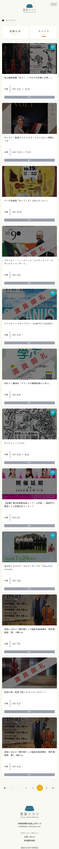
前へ (5, 787)
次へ (53, 787)
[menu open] (54, 6)
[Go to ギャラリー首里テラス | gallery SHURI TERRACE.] (4, 20)
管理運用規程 (29, 840)
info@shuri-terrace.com (29, 826)
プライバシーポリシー (29, 833)
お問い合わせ (29, 837)
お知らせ (15, 32)
